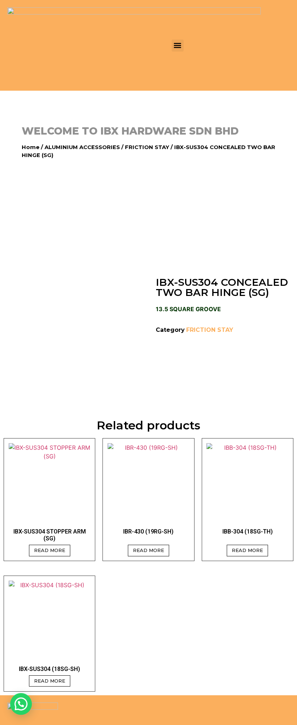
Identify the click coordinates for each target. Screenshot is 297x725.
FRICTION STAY (147, 147)
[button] (178, 46)
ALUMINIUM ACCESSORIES (82, 147)
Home (30, 147)
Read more (49, 550)
